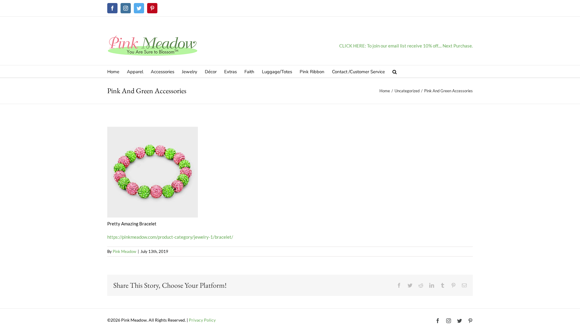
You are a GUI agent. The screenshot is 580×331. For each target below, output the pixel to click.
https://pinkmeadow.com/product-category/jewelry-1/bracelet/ (170, 237)
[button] (394, 71)
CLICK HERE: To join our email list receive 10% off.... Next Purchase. (406, 45)
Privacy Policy (202, 320)
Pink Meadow (124, 251)
